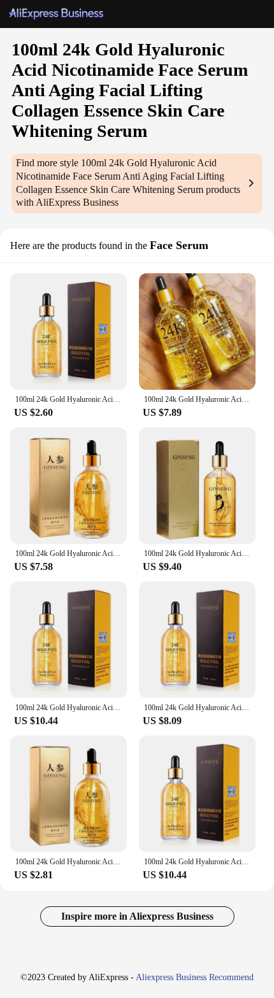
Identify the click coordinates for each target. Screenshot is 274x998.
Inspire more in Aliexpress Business (137, 916)
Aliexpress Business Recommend (195, 977)
